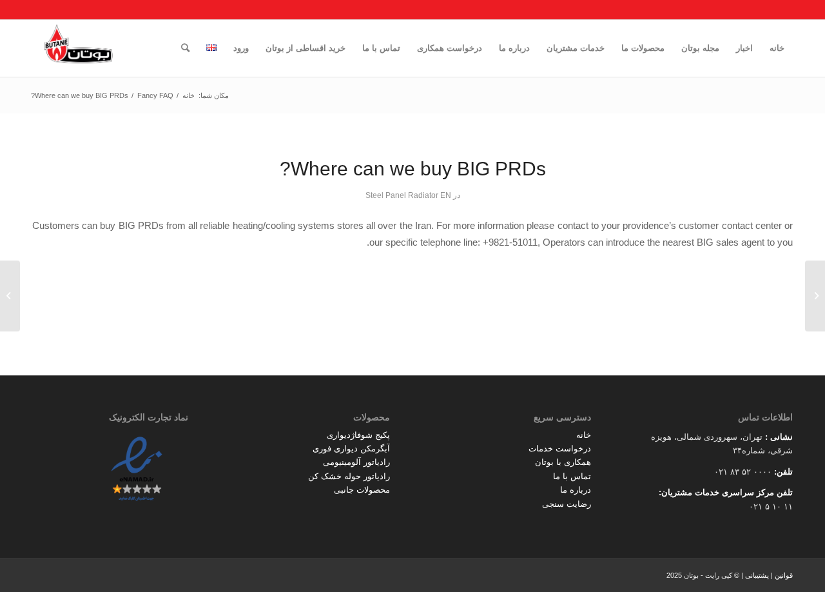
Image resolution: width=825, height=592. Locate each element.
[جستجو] (185, 48)
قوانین (784, 575)
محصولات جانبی (362, 490)
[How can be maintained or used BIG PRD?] (815, 296)
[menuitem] (777, 48)
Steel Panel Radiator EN (408, 195)
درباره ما (575, 490)
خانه (583, 435)
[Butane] (78, 48)
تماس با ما (572, 476)
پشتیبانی (757, 575)
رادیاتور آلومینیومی (356, 462)
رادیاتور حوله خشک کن (349, 476)
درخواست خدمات (560, 448)
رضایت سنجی (566, 504)
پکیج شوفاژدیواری (358, 435)
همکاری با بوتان (563, 462)
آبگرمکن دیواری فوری (351, 448)
